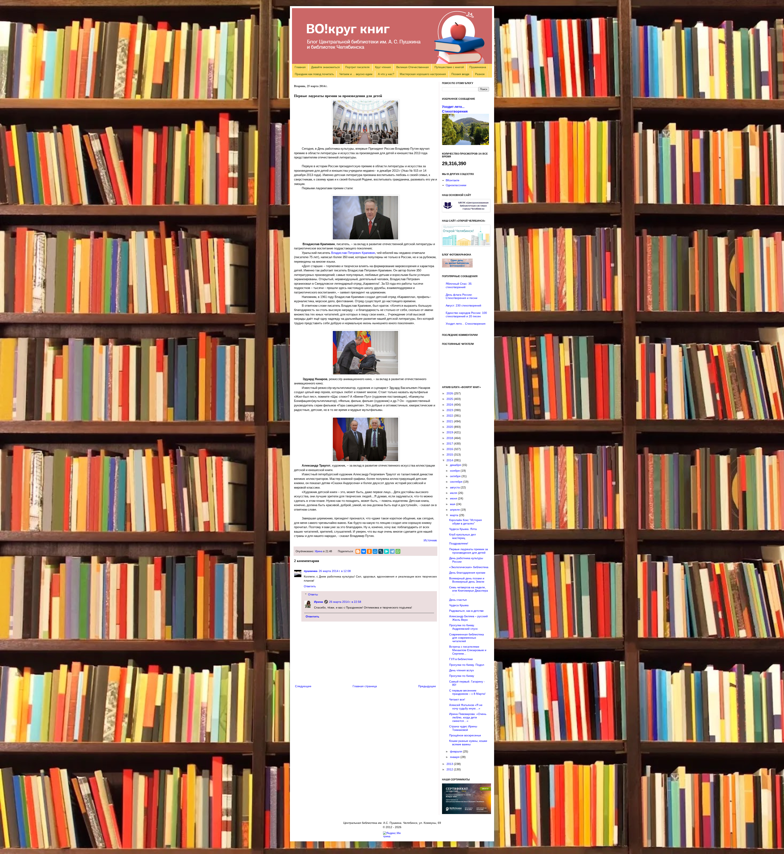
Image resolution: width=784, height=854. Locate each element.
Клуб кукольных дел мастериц (462, 536)
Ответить (310, 586)
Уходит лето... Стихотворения (466, 323)
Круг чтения (383, 67)
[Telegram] (392, 551)
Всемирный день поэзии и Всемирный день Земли (466, 580)
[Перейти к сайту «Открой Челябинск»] (466, 245)
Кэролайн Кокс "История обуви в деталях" (465, 521)
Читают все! (457, 699)
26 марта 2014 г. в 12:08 (335, 571)
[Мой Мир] (375, 551)
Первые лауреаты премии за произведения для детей (468, 551)
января (455, 757)
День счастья (458, 599)
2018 (450, 438)
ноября (455, 470)
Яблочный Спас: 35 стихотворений (459, 285)
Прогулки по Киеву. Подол (466, 664)
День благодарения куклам (467, 572)
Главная (300, 67)
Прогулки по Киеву (461, 675)
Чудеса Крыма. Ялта (463, 529)
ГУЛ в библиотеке (461, 659)
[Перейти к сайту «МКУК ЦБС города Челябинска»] (466, 211)
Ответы (313, 594)
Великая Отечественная (412, 67)
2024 (450, 404)
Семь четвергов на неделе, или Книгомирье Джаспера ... (468, 591)
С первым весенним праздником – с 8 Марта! (467, 692)
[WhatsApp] (397, 551)
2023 (450, 410)
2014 (450, 460)
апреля (455, 509)
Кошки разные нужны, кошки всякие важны (468, 742)
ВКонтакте (452, 180)
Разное (480, 74)
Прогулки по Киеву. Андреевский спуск (463, 627)
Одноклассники (456, 185)
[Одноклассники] (369, 551)
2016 (450, 449)
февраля (456, 751)
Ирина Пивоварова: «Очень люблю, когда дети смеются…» (467, 717)
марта (454, 515)
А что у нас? (386, 74)
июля (454, 492)
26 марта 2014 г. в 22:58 (345, 601)
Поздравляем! (458, 543)
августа (455, 487)
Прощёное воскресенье (465, 735)
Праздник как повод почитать (314, 74)
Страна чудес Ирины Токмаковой (463, 728)
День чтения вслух (461, 670)
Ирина (318, 551)
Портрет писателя (357, 67)
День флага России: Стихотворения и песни (461, 296)
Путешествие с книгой (449, 67)
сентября (456, 481)
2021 (450, 421)
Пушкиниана (477, 67)
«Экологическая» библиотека (468, 567)
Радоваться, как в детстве (466, 610)
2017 (450, 443)
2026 (450, 393)
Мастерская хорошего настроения (423, 74)
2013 (450, 764)
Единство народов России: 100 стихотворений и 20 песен (466, 314)
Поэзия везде (460, 74)
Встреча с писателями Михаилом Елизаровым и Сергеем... (467, 650)
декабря (456, 465)
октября (455, 476)
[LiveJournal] (380, 551)
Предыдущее (427, 686)
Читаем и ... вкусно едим (355, 74)
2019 (450, 432)
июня (454, 498)
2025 (450, 398)
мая (453, 504)
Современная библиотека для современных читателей (466, 638)
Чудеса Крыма (459, 605)
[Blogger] (357, 551)
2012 (450, 769)
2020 (450, 426)
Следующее (303, 686)
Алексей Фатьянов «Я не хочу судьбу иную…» (465, 706)
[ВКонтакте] (363, 551)
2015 (450, 454)
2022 (450, 415)
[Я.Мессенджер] (386, 551)
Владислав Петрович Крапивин (353, 252)
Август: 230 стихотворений (463, 305)
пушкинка (310, 571)
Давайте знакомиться (325, 67)
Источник (430, 540)
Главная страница (365, 686)
